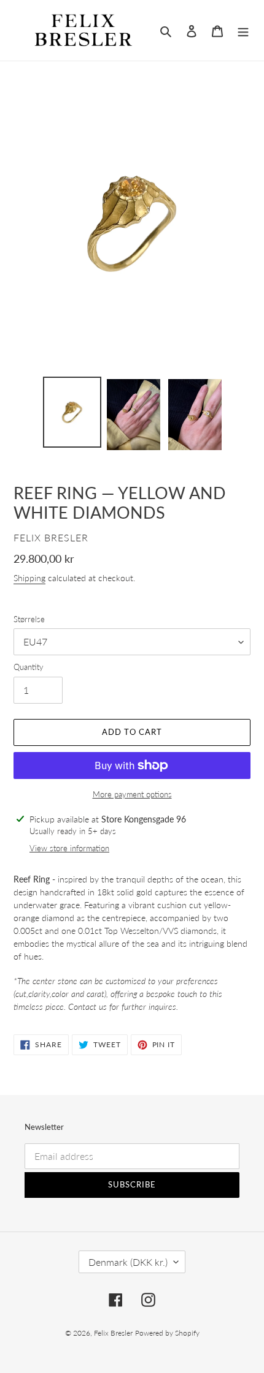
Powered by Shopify (167, 1332)
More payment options (132, 794)
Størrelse (29, 619)
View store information (69, 848)
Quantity (29, 667)
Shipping (29, 578)
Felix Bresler (113, 1332)
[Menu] (243, 30)
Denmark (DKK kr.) (128, 1262)
